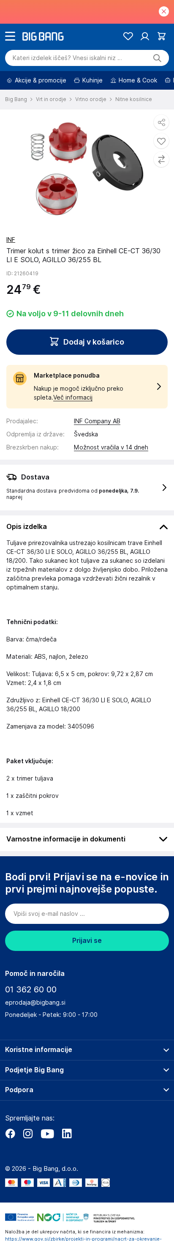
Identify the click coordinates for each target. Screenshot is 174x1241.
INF (10, 239)
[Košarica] (161, 36)
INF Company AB (97, 421)
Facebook (10, 1134)
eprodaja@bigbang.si (35, 1002)
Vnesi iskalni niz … (67, 58)
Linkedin (67, 1134)
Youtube (47, 1134)
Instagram (28, 1134)
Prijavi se (87, 941)
